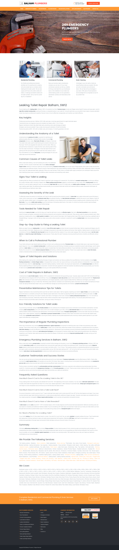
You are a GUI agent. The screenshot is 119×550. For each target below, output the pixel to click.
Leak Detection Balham (25, 519)
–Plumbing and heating (91, 460)
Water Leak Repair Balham (25, 538)
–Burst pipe (89, 456)
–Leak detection (58, 458)
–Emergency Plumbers (69, 454)
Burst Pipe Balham (24, 515)
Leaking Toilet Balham (24, 522)
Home (21, 8)
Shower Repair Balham (25, 529)
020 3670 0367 (79, 4)
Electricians (86, 8)
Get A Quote (94, 498)
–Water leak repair (80, 460)
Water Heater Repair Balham (26, 536)
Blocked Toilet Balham (24, 512)
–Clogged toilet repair (24, 458)
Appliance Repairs (76, 8)
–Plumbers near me (76, 458)
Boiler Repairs (42, 8)
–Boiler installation (41, 443)
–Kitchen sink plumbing (47, 458)
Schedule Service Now (93, 3)
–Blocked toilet (74, 456)
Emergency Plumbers (30, 8)
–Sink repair (54, 460)
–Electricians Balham (42, 456)
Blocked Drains (52, 8)
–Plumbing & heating (87, 458)
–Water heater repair (70, 460)
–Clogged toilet (96, 456)
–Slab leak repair (61, 460)
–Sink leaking (47, 460)
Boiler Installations (64, 8)
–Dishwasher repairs (33, 449)
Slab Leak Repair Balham (25, 534)
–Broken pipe (82, 456)
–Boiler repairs (53, 447)
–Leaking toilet (67, 458)
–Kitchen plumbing (36, 458)
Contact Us (95, 8)
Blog (42, 529)
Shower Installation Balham (26, 526)
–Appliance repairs (23, 447)
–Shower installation (31, 460)
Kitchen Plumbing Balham (25, 517)
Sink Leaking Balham (24, 531)
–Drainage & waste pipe (93, 443)
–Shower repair (39, 460)
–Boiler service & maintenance (91, 454)
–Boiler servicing (61, 443)
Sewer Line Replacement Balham (27, 524)
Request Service (67, 39)
